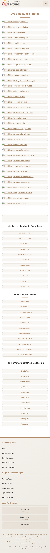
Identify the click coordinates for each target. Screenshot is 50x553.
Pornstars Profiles (8, 462)
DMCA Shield (25, 526)
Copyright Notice (8, 488)
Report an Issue (7, 497)
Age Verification (7, 493)
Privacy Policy (7, 483)
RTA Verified (25, 511)
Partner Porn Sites (8, 467)
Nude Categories (8, 453)
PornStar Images (8, 458)
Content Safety (25, 518)
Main (4, 449)
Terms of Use (7, 479)
